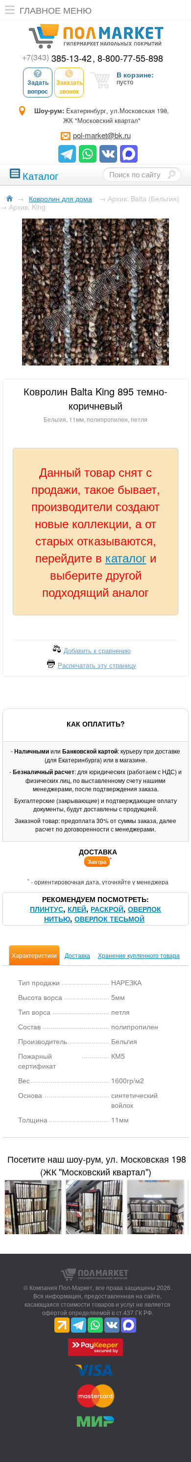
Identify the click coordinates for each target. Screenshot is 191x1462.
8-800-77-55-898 (130, 57)
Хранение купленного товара (139, 955)
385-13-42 (57, 57)
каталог (125, 557)
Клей (77, 909)
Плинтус (46, 909)
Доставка (77, 955)
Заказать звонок (69, 87)
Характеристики (34, 955)
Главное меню (56, 9)
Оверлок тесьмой (109, 919)
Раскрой (107, 909)
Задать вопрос (37, 87)
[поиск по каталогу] (171, 174)
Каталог (40, 175)
